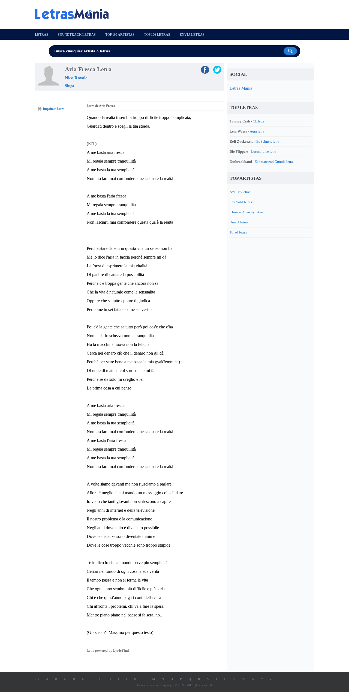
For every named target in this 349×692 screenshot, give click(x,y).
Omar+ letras (239, 222)
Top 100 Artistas (119, 35)
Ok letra (258, 121)
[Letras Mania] (74, 14)
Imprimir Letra (53, 109)
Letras (41, 35)
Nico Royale (76, 78)
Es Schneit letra (267, 141)
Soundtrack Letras (77, 35)
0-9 (37, 679)
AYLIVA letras (240, 192)
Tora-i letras (238, 232)
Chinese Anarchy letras (246, 212)
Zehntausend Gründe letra (274, 162)
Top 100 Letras (157, 35)
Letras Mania (241, 88)
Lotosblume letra (263, 151)
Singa (69, 86)
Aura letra (257, 131)
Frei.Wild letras (241, 202)
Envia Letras (192, 35)
